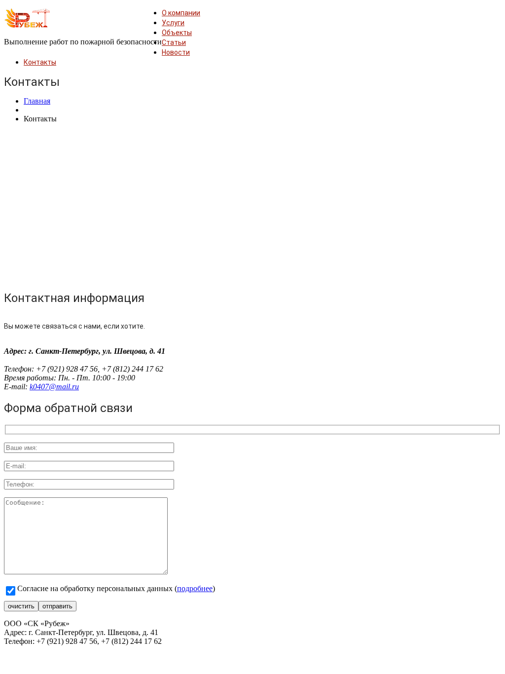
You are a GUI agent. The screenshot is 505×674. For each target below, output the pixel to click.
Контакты (40, 62)
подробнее (195, 588)
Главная (37, 101)
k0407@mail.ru (54, 386)
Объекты (177, 33)
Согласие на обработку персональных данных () (116, 588)
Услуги (173, 23)
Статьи (174, 42)
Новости (176, 52)
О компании (181, 13)
